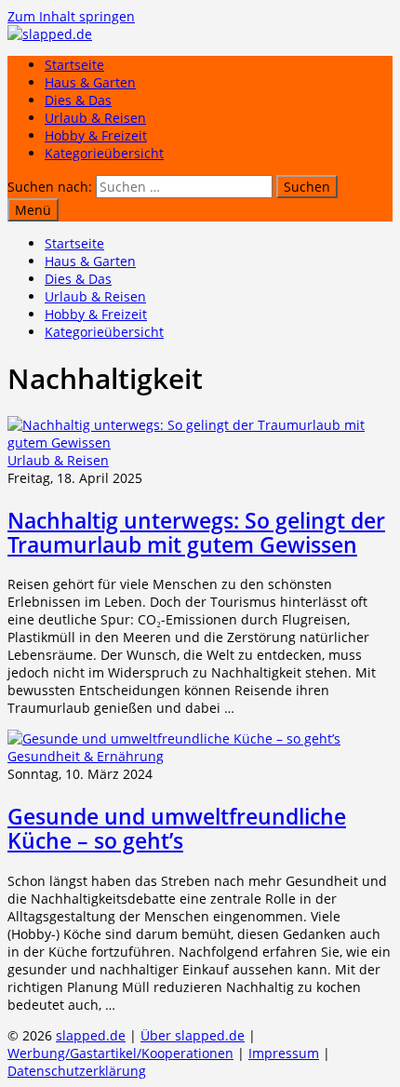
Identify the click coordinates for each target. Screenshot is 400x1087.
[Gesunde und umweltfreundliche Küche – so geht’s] (173, 738)
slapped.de (91, 1035)
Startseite (74, 65)
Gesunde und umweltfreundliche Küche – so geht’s (176, 828)
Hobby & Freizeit (96, 135)
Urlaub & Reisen (95, 118)
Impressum (283, 1053)
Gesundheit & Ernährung (85, 756)
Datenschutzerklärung (76, 1071)
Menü (33, 210)
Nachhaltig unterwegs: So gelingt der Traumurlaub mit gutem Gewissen (196, 532)
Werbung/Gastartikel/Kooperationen (120, 1053)
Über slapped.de (192, 1035)
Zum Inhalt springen (71, 16)
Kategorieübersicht (104, 153)
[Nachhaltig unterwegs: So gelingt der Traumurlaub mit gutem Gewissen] (200, 442)
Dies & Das (78, 100)
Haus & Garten (90, 82)
